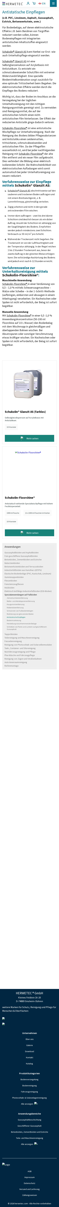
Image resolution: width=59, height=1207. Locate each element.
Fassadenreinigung (13, 641)
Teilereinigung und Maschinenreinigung (22, 637)
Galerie (29, 1045)
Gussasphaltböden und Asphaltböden (22, 552)
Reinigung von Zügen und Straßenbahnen (23, 658)
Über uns (30, 1039)
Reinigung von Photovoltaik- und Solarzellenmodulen (28, 644)
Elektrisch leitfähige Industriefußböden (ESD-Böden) (28, 591)
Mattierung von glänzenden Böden (20, 614)
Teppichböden (11, 634)
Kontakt (29, 1057)
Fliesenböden (11, 580)
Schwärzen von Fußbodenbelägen (20, 611)
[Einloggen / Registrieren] (28, 3)
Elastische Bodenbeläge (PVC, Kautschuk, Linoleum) (28, 573)
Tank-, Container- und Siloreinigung (20, 648)
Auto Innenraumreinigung (16, 662)
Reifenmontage (12, 665)
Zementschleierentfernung (17, 598)
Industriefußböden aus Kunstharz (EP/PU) (23, 570)
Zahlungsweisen (29, 1195)
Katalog (29, 1063)
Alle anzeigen (27, 1103)
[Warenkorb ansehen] (34, 3)
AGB (29, 1171)
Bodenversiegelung (29, 1079)
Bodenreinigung (29, 1085)
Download (29, 1051)
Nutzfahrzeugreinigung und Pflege (20, 651)
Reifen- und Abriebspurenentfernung (21, 601)
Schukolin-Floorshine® (14, 128)
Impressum (30, 1177)
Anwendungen (13, 546)
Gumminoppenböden (14, 577)
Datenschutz (29, 1183)
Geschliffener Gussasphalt (29, 1125)
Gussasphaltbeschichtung (29, 1119)
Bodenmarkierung (14, 620)
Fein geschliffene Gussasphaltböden (21, 556)
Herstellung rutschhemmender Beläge (21, 623)
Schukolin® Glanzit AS (14, 51)
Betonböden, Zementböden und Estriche (23, 559)
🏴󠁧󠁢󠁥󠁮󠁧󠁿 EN (41, 3)
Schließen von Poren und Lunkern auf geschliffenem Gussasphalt (27, 628)
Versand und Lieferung (29, 1189)
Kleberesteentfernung (15, 607)
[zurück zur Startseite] (12, 3)
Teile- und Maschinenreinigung (29, 1138)
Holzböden (9, 587)
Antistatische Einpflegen (16, 617)
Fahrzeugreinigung (29, 1091)
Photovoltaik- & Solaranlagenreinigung (29, 1097)
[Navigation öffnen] (53, 3)
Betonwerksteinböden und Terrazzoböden (24, 566)
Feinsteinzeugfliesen (14, 584)
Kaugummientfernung (15, 604)
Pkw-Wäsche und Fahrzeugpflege (20, 655)
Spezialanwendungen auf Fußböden (21, 594)
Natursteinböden (12, 563)
